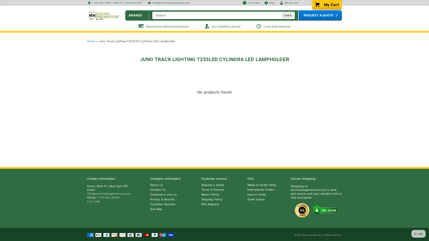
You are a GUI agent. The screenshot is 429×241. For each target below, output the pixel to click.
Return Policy (210, 194)
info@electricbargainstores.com (109, 193)
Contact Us (158, 189)
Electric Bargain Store (312, 235)
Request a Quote (212, 185)
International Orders (261, 189)
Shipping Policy (212, 199)
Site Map (156, 209)
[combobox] (223, 15)
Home (91, 41)
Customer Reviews (162, 204)
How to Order (257, 194)
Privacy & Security (162, 199)
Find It (288, 15)
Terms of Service (213, 189)
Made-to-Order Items (262, 185)
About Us (156, 185)
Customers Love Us (163, 194)
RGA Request (210, 204)
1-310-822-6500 (108, 197)
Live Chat (93, 201)
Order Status (256, 199)
